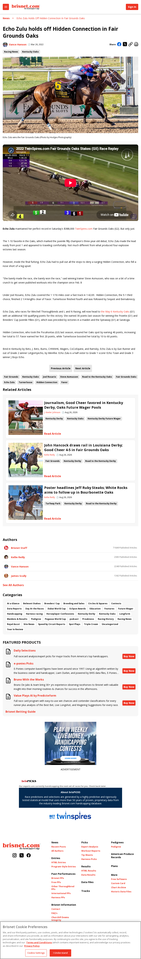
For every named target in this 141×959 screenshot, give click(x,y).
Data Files (87, 882)
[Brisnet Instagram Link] (14, 855)
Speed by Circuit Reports (51, 624)
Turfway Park (53, 503)
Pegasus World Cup (55, 619)
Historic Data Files (121, 891)
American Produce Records (122, 855)
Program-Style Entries (63, 866)
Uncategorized (110, 624)
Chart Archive (118, 887)
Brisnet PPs (57, 878)
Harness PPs (58, 897)
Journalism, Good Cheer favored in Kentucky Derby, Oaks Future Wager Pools (83, 405)
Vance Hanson (17, 44)
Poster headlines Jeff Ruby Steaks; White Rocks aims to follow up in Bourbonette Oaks (85, 490)
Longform (124, 613)
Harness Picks (89, 859)
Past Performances (63, 873)
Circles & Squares (97, 603)
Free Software (119, 879)
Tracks (85, 891)
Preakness (88, 619)
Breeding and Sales (73, 603)
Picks (84, 842)
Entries (55, 858)
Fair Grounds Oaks (126, 376)
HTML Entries (58, 862)
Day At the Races (34, 608)
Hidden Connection (46, 382)
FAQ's (54, 913)
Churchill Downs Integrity (60, 919)
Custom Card (118, 883)
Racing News (11, 51)
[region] (70, 940)
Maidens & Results (17, 619)
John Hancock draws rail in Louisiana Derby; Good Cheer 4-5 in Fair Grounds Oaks (83, 447)
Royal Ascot (13, 624)
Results (86, 866)
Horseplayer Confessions (60, 613)
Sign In (132, 6)
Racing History (106, 619)
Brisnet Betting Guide (21, 712)
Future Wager (125, 608)
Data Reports (14, 608)
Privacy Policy (32, 945)
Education (95, 608)
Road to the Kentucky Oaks (97, 376)
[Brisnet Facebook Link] (28, 855)
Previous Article (60, 368)
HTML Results (88, 870)
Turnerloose (25, 382)
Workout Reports (90, 851)
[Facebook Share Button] (119, 44)
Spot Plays (74, 624)
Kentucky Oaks (30, 51)
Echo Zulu (9, 382)
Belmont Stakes (32, 603)
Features (109, 608)
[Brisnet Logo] (26, 7)
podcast (74, 619)
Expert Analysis (89, 846)
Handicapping (14, 613)
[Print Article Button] (136, 44)
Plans (114, 866)
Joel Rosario (49, 376)
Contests (116, 603)
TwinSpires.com (84, 228)
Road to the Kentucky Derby (100, 461)
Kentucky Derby (54, 418)
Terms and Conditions (39, 942)
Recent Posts (58, 846)
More (114, 874)
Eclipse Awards (77, 608)
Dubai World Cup (57, 608)
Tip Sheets (87, 855)
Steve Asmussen (69, 376)
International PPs (61, 893)
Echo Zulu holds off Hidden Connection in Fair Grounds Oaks (51, 18)
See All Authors (13, 585)
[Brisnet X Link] (21, 855)
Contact (55, 909)
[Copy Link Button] (130, 44)
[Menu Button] (6, 7)
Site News (29, 624)
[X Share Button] (125, 44)
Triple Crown (91, 624)
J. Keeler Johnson (52, 412)
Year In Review (15, 629)
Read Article (52, 434)
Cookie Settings (36, 952)
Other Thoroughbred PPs (62, 888)
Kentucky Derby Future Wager (104, 418)
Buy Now (129, 656)
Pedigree (36, 619)
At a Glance (13, 603)
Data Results (88, 875)
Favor (64, 382)
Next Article (82, 368)
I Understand (60, 952)
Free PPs (56, 882)
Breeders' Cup (52, 603)
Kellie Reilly (49, 455)
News (6, 18)
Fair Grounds (11, 376)
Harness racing (34, 613)
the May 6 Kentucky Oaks (115, 311)
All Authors (57, 851)
